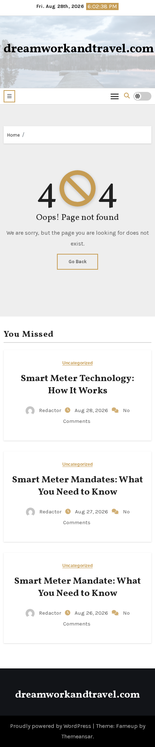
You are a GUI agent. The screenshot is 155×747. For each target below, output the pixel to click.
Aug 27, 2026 (92, 511)
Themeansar (77, 736)
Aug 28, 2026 (92, 410)
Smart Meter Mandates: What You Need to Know (77, 486)
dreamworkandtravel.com (79, 49)
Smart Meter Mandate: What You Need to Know (77, 587)
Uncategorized (77, 363)
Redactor (50, 410)
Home (13, 135)
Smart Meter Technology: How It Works (77, 384)
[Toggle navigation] (115, 96)
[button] (9, 96)
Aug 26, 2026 (92, 613)
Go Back (77, 261)
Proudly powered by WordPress (51, 725)
